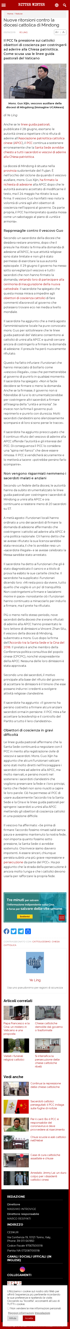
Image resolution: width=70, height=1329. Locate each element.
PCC (29, 143)
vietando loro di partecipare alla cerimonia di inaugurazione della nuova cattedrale (34, 284)
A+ (57, 32)
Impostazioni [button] (42, 1312)
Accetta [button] (29, 1318)
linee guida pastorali (35, 124)
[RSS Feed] (34, 1269)
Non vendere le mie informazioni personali (35, 1308)
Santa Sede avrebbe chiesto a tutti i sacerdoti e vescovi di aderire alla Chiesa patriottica (35, 152)
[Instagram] (22, 1269)
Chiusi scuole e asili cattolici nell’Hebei (48, 1138)
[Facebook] (10, 1269)
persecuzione (13, 862)
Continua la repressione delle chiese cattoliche (46, 1085)
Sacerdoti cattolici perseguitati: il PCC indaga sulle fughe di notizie (47, 1105)
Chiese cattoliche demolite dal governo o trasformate (49, 1027)
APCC (18, 143)
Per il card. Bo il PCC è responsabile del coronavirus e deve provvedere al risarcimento (48, 1124)
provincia (10, 170)
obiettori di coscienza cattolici (24, 298)
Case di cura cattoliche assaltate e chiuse (45, 1156)
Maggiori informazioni (21, 1312)
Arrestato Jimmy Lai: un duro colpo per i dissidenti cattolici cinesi (48, 1176)
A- (63, 32)
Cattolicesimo (41, 941)
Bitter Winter (31, 5)
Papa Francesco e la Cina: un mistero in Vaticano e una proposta (17, 1028)
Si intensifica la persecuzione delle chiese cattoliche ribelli (47, 1061)
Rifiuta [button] (12, 1318)
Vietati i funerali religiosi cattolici (14, 1057)
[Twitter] (16, 1269)
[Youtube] (28, 1269)
